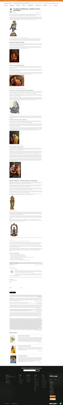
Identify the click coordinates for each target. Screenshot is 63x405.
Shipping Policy (29, 380)
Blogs (35, 380)
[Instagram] (54, 376)
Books (20, 377)
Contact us (55, 0)
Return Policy (28, 377)
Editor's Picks (36, 385)
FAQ (58, 0)
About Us (35, 376)
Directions (51, 385)
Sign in (52, 0)
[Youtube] (56, 376)
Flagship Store (51, 382)
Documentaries (36, 381)
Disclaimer (28, 376)
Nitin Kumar (15, 12)
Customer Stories (36, 384)
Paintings (20, 381)
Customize (43, 377)
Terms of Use (28, 381)
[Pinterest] (52, 376)
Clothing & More (21, 380)
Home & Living (35, 390)
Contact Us (43, 376)
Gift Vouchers (44, 384)
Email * (21, 287)
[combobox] (31, 3)
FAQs (35, 377)
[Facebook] (50, 376)
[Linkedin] (55, 376)
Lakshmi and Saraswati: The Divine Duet (24, 335)
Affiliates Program (44, 381)
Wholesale (43, 380)
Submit (13, 292)
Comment (10, 281)
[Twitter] (51, 376)
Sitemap (43, 385)
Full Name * (10, 287)
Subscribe (37, 370)
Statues (20, 376)
